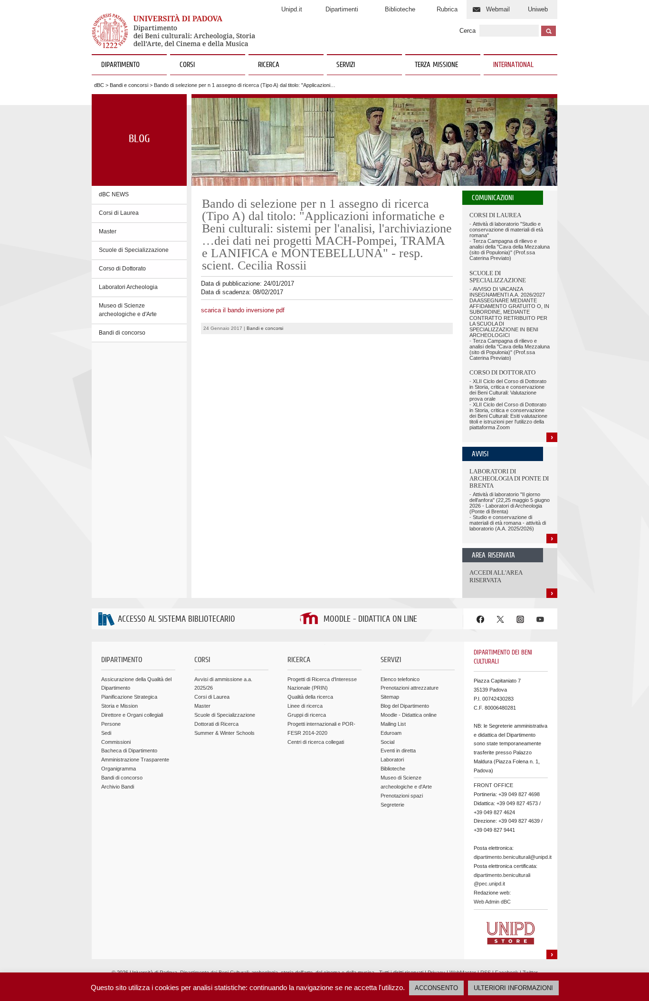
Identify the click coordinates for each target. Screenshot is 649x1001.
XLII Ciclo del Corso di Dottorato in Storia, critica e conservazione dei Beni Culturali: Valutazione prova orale (507, 389)
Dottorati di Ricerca (216, 724)
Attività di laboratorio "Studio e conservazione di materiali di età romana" (506, 229)
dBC (99, 85)
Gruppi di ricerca (306, 715)
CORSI (187, 65)
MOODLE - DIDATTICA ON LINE (370, 620)
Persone (111, 724)
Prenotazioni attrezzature (410, 688)
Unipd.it (291, 9)
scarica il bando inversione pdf (243, 310)
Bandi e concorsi (129, 85)
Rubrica (447, 9)
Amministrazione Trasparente (135, 759)
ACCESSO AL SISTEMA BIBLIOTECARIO (176, 620)
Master (107, 231)
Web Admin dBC (492, 902)
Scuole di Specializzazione (134, 250)
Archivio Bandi (117, 786)
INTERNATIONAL (513, 65)
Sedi (106, 733)
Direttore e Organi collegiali (132, 715)
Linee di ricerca (305, 706)
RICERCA (268, 65)
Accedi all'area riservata (495, 576)
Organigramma (118, 768)
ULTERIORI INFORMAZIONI (513, 987)
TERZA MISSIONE (436, 65)
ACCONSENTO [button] (436, 987)
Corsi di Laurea (119, 213)
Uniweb (538, 9)
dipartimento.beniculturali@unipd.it (513, 857)
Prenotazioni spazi (402, 796)
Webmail (498, 9)
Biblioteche (400, 9)
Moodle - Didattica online (409, 715)
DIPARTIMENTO (120, 65)
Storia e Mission (119, 706)
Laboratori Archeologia (128, 287)
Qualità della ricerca (310, 697)
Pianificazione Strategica (129, 697)
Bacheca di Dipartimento (129, 750)
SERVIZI (345, 65)
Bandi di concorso (122, 333)
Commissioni (116, 742)
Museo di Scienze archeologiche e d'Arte (128, 310)
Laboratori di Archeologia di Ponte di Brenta (509, 478)
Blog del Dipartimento (405, 706)
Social (387, 742)
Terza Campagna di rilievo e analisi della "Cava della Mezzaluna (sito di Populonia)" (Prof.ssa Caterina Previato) (509, 249)
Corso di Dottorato (122, 268)
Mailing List (393, 724)
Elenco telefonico (400, 679)
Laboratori (392, 759)
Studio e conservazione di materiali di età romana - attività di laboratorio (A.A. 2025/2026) (507, 522)
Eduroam (391, 733)
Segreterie (392, 805)
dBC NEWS (114, 194)
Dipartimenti (341, 9)
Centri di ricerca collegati (315, 742)
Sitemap (390, 697)
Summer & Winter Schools (224, 733)
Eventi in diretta (398, 750)
